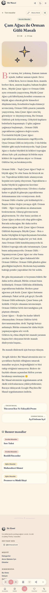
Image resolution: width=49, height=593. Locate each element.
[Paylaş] (36, 582)
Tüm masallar (10, 13)
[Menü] (46, 3)
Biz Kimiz (5, 573)
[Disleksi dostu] (23, 582)
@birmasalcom (12, 545)
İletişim (5, 576)
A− (6, 582)
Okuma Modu (35, 13)
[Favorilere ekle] (29, 582)
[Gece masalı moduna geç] (40, 3)
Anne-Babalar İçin (9, 559)
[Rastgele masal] (35, 3)
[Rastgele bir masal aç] (44, 13)
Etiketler (5, 562)
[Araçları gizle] (43, 582)
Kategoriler (6, 556)
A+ (16, 582)
